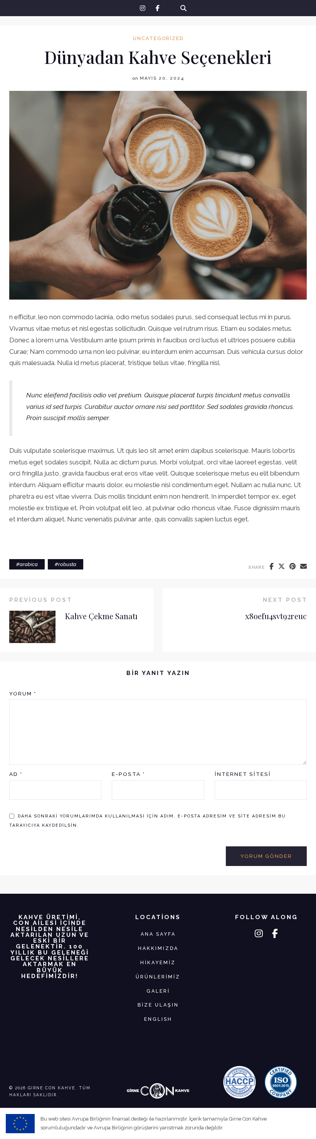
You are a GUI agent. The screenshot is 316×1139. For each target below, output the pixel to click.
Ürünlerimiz (158, 977)
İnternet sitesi (243, 774)
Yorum (22, 693)
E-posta (128, 774)
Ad (15, 774)
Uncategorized (158, 38)
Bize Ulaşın (158, 1005)
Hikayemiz (158, 962)
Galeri (158, 991)
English (158, 1019)
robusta (67, 564)
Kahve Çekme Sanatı (101, 616)
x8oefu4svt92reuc (276, 616)
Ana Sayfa (158, 934)
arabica (29, 564)
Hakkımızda (158, 948)
